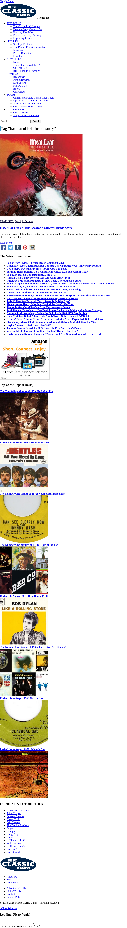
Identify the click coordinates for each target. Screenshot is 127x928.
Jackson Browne (15, 816)
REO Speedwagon (16, 846)
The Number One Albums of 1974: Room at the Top (29, 544)
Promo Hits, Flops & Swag (27, 35)
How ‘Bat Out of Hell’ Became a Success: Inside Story (36, 228)
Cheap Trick (13, 819)
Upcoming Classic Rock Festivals (30, 100)
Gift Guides (19, 91)
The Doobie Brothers (18, 825)
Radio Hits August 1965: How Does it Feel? (24, 596)
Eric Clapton (13, 822)
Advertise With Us (16, 888)
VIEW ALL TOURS (18, 810)
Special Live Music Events (27, 103)
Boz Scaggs (13, 849)
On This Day (20, 67)
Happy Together (15, 834)
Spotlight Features (22, 44)
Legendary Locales (23, 38)
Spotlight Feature (24, 221)
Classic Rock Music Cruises (27, 106)
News (16, 62)
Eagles (10, 828)
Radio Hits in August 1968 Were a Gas (21, 698)
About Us (12, 876)
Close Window (8, 908)
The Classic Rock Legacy (26, 26)
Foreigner (12, 831)
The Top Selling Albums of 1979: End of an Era (26, 391)
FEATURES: (7, 221)
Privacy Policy (14, 897)
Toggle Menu (7, 1)
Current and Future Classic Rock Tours (33, 97)
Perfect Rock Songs (23, 53)
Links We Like (14, 891)
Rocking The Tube (23, 32)
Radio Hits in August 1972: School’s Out (22, 749)
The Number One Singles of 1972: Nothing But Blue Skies (32, 493)
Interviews (18, 50)
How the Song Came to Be (27, 29)
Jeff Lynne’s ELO (16, 840)
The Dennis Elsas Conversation (29, 47)
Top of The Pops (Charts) (26, 65)
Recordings (19, 76)
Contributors (13, 882)
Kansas (10, 837)
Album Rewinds (21, 79)
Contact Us (12, 894)
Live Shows (19, 82)
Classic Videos (21, 112)
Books (16, 88)
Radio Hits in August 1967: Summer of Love (24, 442)
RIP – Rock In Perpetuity (26, 70)
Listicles (17, 56)
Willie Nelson (14, 843)
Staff (9, 879)
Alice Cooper (14, 813)
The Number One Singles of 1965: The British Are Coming (33, 647)
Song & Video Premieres (26, 115)
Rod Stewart (13, 852)
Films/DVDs (20, 85)
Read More (6, 242)
